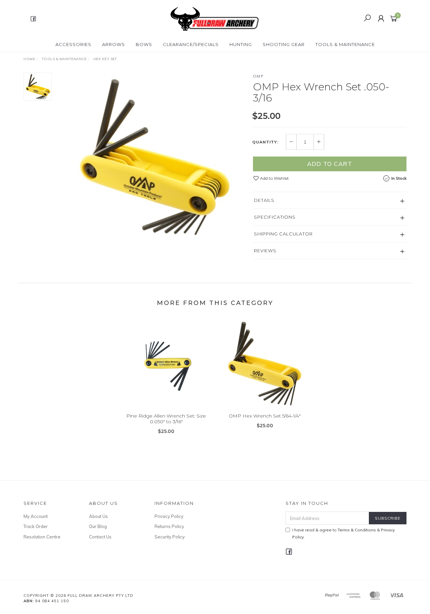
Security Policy (170, 536)
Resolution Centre (42, 536)
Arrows (113, 44)
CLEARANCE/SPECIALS (191, 44)
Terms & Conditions (357, 529)
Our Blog (98, 526)
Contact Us (100, 536)
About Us (98, 516)
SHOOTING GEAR (284, 44)
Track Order (36, 526)
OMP (258, 76)
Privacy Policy (169, 516)
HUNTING (240, 44)
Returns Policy (169, 526)
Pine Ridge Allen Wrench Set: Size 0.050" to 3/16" (166, 419)
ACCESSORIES (73, 44)
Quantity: (265, 142)
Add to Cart (329, 164)
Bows (144, 44)
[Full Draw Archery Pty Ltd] (214, 18)
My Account (36, 516)
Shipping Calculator (283, 233)
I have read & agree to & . (343, 533)
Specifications (275, 217)
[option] (152, 156)
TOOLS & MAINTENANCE (345, 44)
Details (264, 200)
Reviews (265, 250)
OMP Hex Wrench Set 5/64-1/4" (265, 416)
